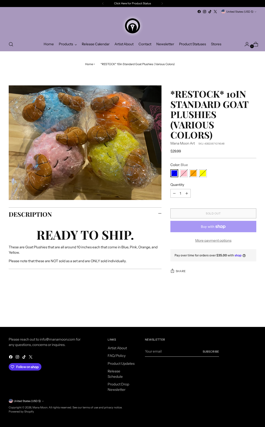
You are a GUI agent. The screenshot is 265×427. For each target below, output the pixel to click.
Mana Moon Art (182, 143)
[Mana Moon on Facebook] (199, 11)
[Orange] (193, 173)
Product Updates (121, 363)
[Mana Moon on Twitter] (215, 11)
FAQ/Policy (117, 356)
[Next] (162, 3)
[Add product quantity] (186, 193)
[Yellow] (203, 173)
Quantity (177, 185)
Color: (179, 165)
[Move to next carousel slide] (252, 312)
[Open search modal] (11, 44)
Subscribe (211, 351)
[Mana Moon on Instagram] (204, 11)
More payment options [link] (213, 240)
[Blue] (174, 173)
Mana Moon (40, 407)
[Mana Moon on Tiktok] (210, 11)
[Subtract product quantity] (174, 193)
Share (181, 271)
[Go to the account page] (245, 44)
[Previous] (102, 3)
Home (89, 64)
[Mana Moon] (132, 25)
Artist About (117, 348)
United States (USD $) (239, 11)
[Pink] (184, 173)
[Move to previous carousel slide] (243, 312)
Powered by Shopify (21, 411)
